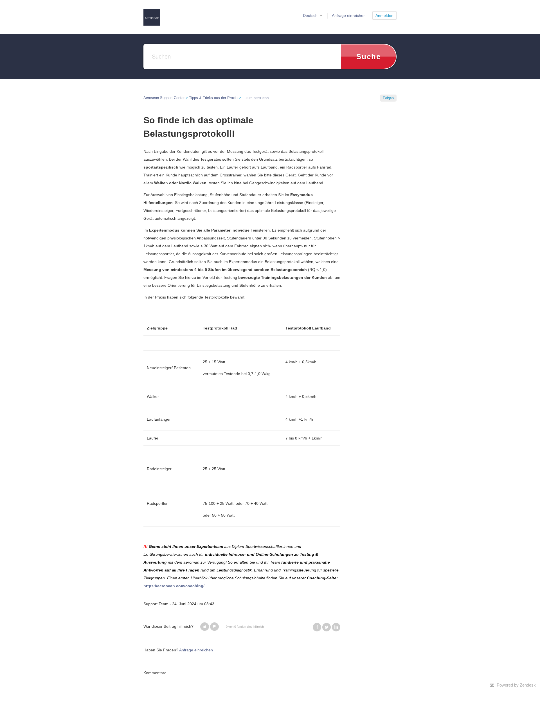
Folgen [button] (388, 98)
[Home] (151, 17)
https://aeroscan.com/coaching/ (173, 586)
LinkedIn (336, 627)
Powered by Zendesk (516, 685)
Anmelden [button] (384, 15)
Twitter (326, 627)
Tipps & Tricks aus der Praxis (213, 98)
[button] (204, 626)
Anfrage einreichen (349, 15)
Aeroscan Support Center (163, 98)
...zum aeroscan (255, 98)
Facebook (317, 627)
